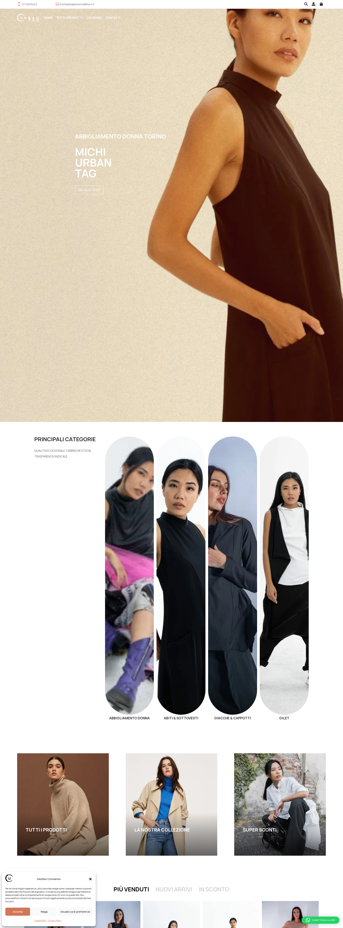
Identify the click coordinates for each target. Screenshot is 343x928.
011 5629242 (29, 4)
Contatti (113, 18)
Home (48, 18)
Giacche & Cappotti (232, 579)
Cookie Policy (40, 920)
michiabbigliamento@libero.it (77, 4)
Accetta (18, 912)
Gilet (284, 579)
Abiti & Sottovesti (180, 579)
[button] (90, 879)
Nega (44, 912)
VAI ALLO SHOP (89, 190)
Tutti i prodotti (69, 18)
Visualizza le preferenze (75, 912)
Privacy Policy (54, 920)
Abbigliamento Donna (129, 579)
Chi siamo (94, 18)
